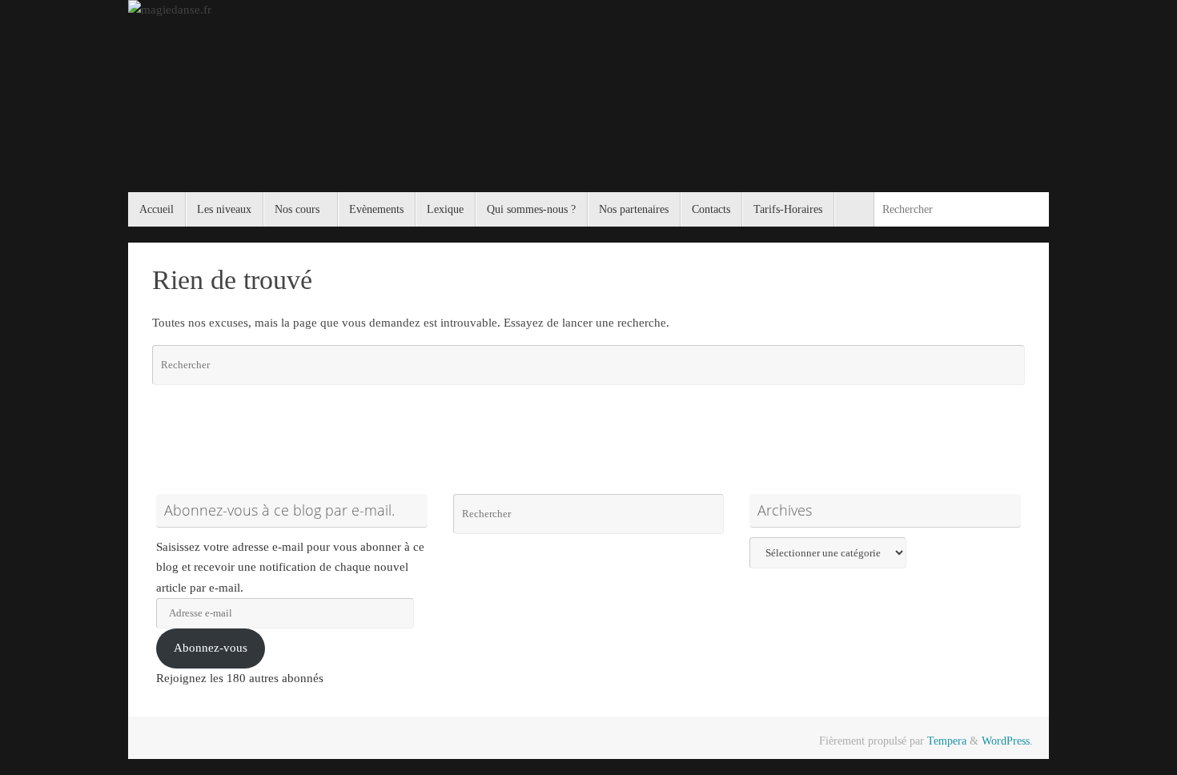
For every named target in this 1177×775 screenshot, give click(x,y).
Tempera (946, 741)
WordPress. (1007, 741)
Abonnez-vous (210, 647)
